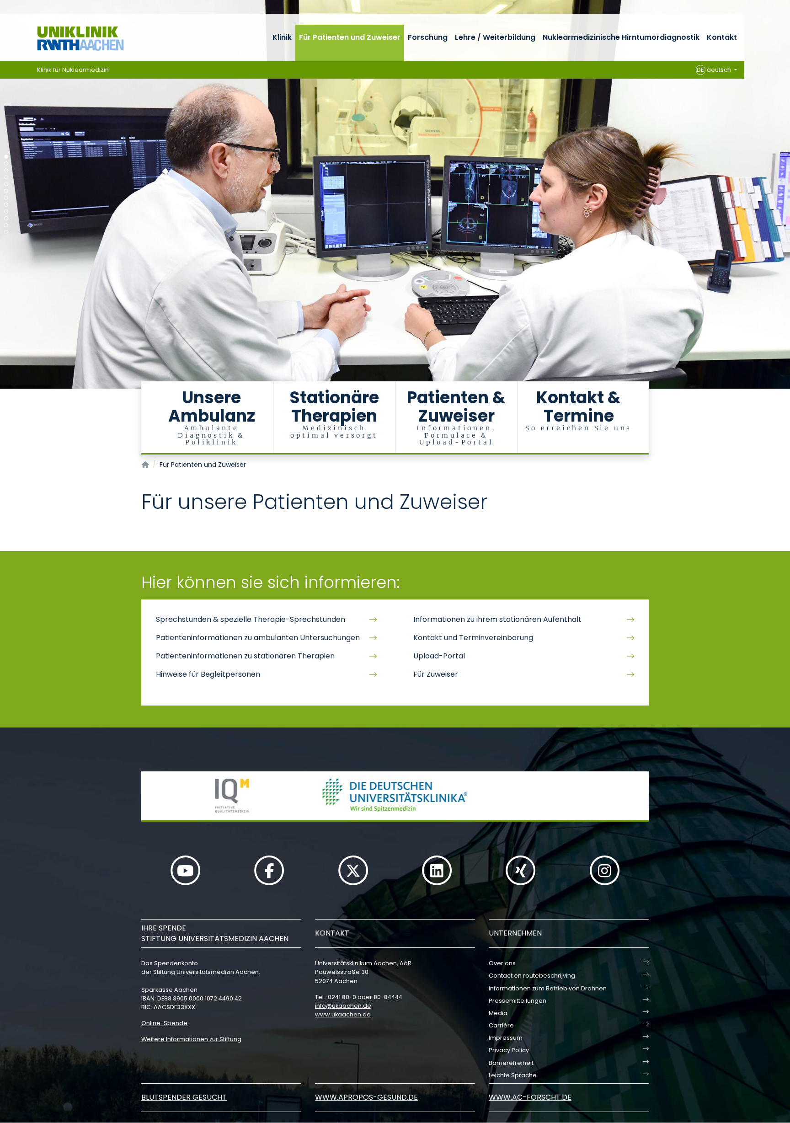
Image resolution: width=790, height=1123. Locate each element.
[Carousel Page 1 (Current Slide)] (6, 157)
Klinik (282, 37)
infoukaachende (343, 1006)
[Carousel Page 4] (6, 177)
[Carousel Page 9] (6, 211)
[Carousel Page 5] (6, 184)
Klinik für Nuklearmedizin (73, 69)
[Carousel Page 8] (6, 205)
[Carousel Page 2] (6, 163)
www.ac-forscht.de (530, 1097)
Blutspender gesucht (184, 1097)
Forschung (428, 37)
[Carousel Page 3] (6, 170)
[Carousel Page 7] (6, 198)
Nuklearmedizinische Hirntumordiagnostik (621, 37)
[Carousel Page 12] (6, 232)
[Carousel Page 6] (6, 191)
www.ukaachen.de (343, 1014)
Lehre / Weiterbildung (495, 37)
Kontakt (722, 37)
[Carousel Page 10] (6, 218)
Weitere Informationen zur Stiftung (191, 1039)
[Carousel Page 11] (6, 225)
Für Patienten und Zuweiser (349, 37)
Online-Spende (164, 1023)
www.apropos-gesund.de (366, 1097)
